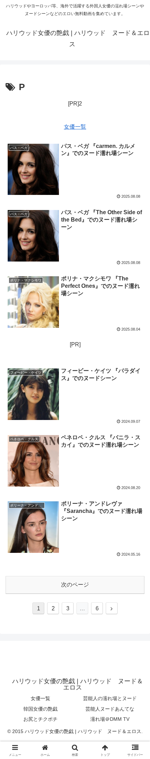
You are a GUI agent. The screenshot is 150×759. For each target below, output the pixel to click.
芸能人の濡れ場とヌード (110, 698)
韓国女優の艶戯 (40, 709)
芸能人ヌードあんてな (109, 709)
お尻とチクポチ (40, 719)
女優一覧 (75, 127)
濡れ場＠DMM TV (109, 719)
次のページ (75, 585)
